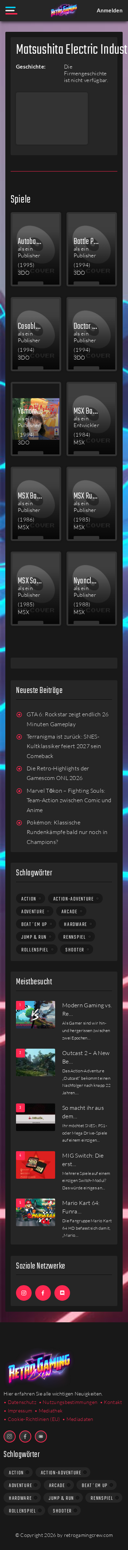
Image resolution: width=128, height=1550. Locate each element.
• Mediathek (48, 1411)
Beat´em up (34, 924)
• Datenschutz (20, 1402)
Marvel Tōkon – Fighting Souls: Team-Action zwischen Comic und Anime (69, 800)
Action (28, 899)
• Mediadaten (78, 1419)
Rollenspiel (35, 950)
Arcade (70, 912)
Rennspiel (74, 937)
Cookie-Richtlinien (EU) (34, 1419)
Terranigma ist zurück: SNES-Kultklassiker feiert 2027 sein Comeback (64, 746)
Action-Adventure (73, 899)
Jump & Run (34, 937)
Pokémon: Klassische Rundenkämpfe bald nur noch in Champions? (67, 832)
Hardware (75, 924)
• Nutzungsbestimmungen (68, 1402)
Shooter (74, 950)
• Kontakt (111, 1402)
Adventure (32, 912)
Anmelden (110, 10)
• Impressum (18, 1411)
